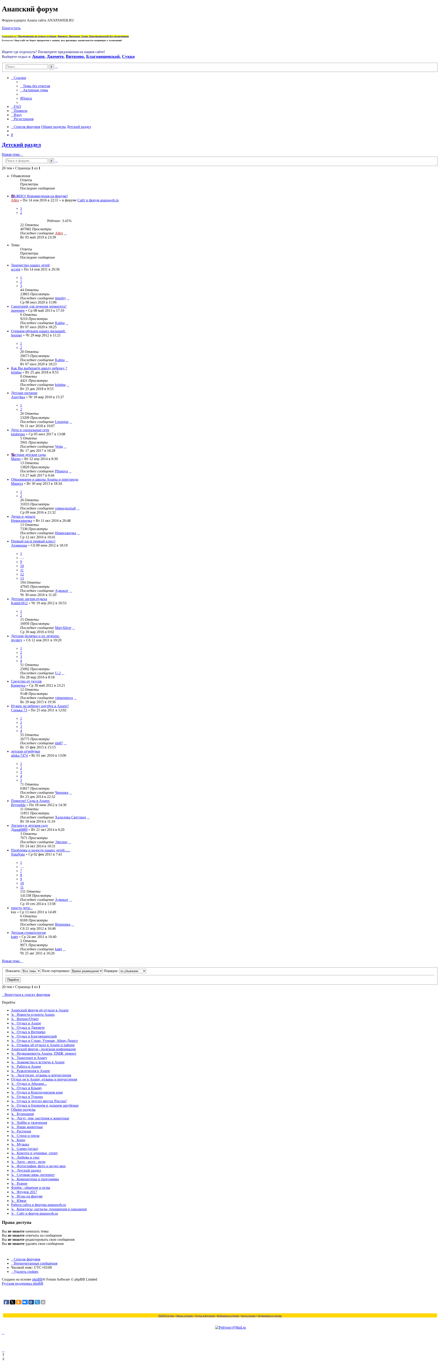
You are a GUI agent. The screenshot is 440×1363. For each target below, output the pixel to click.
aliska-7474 (19, 755)
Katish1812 (19, 603)
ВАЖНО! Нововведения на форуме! (39, 196)
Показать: (14, 971)
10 (22, 566)
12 (22, 574)
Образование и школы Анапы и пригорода (44, 479)
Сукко (128, 56)
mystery (16, 640)
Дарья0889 (19, 830)
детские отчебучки (25, 751)
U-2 (58, 673)
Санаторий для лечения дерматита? (38, 306)
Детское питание (24, 393)
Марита (17, 483)
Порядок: (111, 971)
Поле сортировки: (56, 971)
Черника (61, 792)
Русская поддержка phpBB (22, 1283)
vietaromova (64, 698)
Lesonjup (62, 422)
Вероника (62, 924)
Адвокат (61, 591)
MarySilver (63, 628)
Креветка (18, 685)
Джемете (55, 56)
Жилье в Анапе (184, 1315)
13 (22, 578)
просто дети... (22, 908)
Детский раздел (21, 145)
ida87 (59, 743)
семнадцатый (65, 508)
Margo (16, 459)
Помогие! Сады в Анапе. (30, 801)
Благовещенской (103, 56)
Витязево (75, 56)
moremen (18, 310)
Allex (15, 200)
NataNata (18, 854)
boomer (16, 335)
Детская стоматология (28, 933)
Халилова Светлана (70, 817)
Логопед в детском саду (29, 825)
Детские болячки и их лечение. (35, 636)
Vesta (59, 446)
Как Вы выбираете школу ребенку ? (39, 368)
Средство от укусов (26, 681)
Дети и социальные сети (30, 430)
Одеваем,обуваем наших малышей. (38, 331)
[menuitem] (35, 86)
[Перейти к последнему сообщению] (65, 233)
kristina (16, 372)
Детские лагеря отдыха (29, 599)
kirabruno (18, 434)
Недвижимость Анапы (270, 1315)
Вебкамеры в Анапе (228, 1315)
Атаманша (19, 545)
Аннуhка (18, 397)
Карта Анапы (248, 1315)
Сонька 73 (19, 710)
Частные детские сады (28, 455)
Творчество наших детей (30, 265)
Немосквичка (21, 521)
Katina (60, 323)
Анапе (38, 56)
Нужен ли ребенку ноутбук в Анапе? (40, 706)
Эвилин (61, 842)
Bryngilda (18, 805)
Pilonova (61, 471)
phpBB (37, 1279)
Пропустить (11, 28)
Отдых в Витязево (205, 1315)
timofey (60, 298)
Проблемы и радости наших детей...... (40, 850)
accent (15, 269)
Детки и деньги (23, 516)
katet (14, 937)
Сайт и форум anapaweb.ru (98, 200)
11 (22, 570)
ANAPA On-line (166, 1315)
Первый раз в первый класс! (33, 541)
